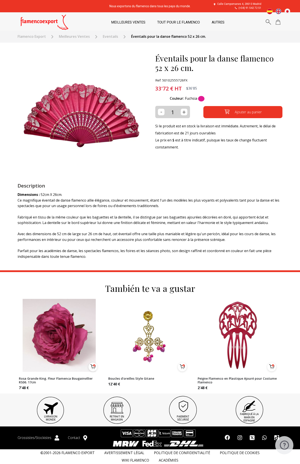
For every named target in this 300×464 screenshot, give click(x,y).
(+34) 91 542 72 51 (250, 7)
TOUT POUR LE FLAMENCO (178, 22)
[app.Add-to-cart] (93, 367)
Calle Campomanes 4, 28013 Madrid (239, 3)
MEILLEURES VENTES (128, 22)
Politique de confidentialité (182, 453)
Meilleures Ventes (74, 36)
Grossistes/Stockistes (35, 437)
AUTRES (218, 22)
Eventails (110, 36)
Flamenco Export (32, 36)
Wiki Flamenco (135, 460)
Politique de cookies (240, 453)
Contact (74, 437)
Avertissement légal (124, 453)
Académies (168, 460)
